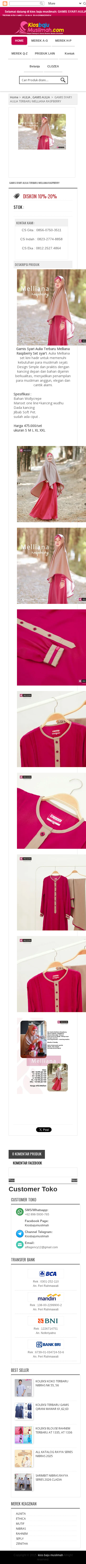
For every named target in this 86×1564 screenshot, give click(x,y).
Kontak (70, 53)
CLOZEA (53, 66)
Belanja (35, 66)
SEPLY (20, 1539)
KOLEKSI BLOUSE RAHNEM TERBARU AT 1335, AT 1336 (54, 1430)
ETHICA (21, 1519)
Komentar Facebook (27, 1162)
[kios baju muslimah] (40, 28)
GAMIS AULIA (41, 97)
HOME (19, 40)
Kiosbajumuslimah (37, 1225)
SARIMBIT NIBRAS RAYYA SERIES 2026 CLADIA (52, 1478)
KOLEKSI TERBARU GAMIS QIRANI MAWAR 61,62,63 (52, 1407)
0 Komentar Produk (26, 1153)
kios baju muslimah (50, 1555)
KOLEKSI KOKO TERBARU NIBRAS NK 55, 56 (52, 1383)
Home (14, 97)
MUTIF (20, 1524)
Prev (12, 1180)
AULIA (26, 97)
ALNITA (21, 1514)
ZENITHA (22, 1544)
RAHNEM (22, 1534)
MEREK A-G (39, 40)
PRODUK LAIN (45, 53)
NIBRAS (21, 1529)
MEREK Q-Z (19, 53)
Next (74, 1180)
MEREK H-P (63, 40)
